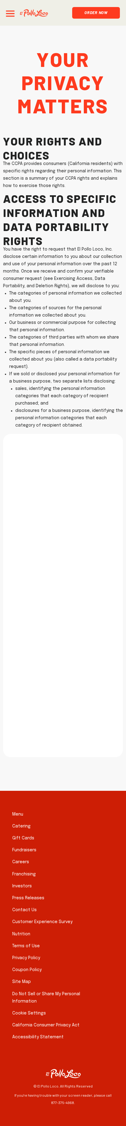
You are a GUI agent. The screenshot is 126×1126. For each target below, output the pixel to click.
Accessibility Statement (38, 1037)
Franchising (24, 874)
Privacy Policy (26, 958)
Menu (17, 814)
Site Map (21, 982)
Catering (21, 826)
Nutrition (21, 934)
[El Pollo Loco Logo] (34, 13)
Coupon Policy (27, 970)
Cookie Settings (29, 1013)
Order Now (95, 11)
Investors (22, 886)
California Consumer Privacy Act (46, 1025)
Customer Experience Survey (42, 922)
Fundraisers (24, 850)
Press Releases (28, 898)
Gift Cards (23, 838)
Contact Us (24, 910)
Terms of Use (26, 946)
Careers (20, 862)
